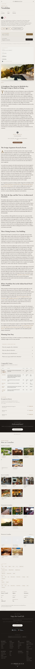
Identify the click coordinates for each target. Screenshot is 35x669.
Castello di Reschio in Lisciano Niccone (12, 184)
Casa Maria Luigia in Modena (23, 274)
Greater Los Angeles (4, 656)
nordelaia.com (4, 56)
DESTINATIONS (3, 651)
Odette (2, 646)
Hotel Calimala (4, 374)
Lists (27, 655)
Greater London (3, 658)
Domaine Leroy (29, 646)
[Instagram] (17, 666)
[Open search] (2, 1)
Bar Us (19, 646)
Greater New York (3, 654)
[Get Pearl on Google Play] (21, 630)
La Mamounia (11, 644)
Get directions (4, 59)
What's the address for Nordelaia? (8, 350)
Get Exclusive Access (17, 429)
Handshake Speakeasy (21, 642)
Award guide (31, 406)
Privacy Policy (28, 659)
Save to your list (18, 28)
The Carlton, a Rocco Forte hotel (3, 390)
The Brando (11, 648)
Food (10, 652)
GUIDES (11, 651)
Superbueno (19, 645)
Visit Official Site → (17, 434)
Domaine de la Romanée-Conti (30, 644)
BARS (19, 641)
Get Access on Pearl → (17, 142)
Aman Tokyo (11, 645)
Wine (10, 654)
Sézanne (2, 648)
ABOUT (28, 651)
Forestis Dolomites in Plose (27, 325)
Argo (18, 648)
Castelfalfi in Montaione (13, 298)
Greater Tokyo (3, 652)
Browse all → (31, 505)
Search (27, 654)
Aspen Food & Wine (20, 652)
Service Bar (19, 644)
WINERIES (28, 641)
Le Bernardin (3, 644)
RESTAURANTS (3, 641)
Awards (28, 656)
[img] (2, 18)
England (2, 655)
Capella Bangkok (12, 642)
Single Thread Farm (3, 642)
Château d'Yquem (29, 642)
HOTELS (11, 641)
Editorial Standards (29, 658)
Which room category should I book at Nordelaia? (11, 356)
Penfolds (28, 647)
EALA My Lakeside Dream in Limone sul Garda (11, 327)
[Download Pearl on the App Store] (14, 630)
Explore (28, 652)
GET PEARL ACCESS (17, 625)
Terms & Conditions (29, 660)
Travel (10, 655)
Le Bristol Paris (12, 646)
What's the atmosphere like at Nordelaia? (10, 347)
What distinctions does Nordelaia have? (9, 353)
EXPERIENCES (20, 651)
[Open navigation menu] (33, 1)
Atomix (2, 645)
